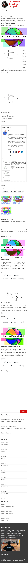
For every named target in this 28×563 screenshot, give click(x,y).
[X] (10, 152)
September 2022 (4, 493)
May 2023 (3, 475)
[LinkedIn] (22, 152)
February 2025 (4, 449)
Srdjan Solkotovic (20, 25)
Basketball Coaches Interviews (7, 506)
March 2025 (3, 446)
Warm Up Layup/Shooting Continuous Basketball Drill (6, 214)
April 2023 (3, 477)
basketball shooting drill (6, 223)
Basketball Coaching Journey (7, 513)
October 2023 (4, 467)
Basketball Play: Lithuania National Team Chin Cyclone (17, 173)
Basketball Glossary (7, 180)
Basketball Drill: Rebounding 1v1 (9, 302)
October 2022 (4, 491)
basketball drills (8, 221)
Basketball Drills (9, 219)
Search (3, 409)
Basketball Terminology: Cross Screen (17, 178)
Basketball (3, 504)
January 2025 (4, 451)
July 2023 (3, 470)
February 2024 (4, 460)
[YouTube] (19, 152)
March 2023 (3, 479)
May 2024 (3, 458)
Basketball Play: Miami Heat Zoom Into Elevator (17, 168)
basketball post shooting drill (18, 221)
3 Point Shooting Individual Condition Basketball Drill (5, 203)
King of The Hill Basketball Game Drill (10, 346)
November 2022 (4, 489)
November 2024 (4, 453)
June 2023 (3, 472)
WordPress (20, 560)
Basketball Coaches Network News (8, 508)
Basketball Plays (7, 175)
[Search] (6, 10)
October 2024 (4, 456)
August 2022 (3, 496)
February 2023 (4, 482)
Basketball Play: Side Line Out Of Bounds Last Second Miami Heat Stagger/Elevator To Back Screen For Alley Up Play (18, 163)
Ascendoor (9, 560)
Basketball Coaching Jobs (6, 511)
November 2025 (4, 442)
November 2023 (4, 465)
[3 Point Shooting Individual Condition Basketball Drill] (6, 199)
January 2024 (4, 463)
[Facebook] (13, 152)
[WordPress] (10, 155)
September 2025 (4, 444)
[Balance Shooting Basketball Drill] (18, 199)
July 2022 (3, 498)
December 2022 (4, 486)
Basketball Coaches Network (14, 4)
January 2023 (4, 484)
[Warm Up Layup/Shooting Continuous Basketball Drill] (6, 210)
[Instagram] (16, 152)
